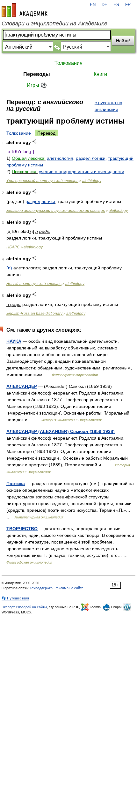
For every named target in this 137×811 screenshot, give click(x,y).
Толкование (18, 133)
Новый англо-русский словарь (33, 283)
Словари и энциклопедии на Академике (54, 23)
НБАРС (13, 247)
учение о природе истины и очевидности (81, 171)
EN (93, 5)
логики (48, 201)
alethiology (91, 181)
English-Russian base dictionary (34, 313)
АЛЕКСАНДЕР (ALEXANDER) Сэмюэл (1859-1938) (60, 431)
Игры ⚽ (37, 85)
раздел (32, 201)
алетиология (60, 158)
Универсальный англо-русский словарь (42, 181)
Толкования (68, 63)
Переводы (36, 74)
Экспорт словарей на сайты (24, 607)
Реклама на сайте (68, 588)
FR (128, 5)
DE (104, 5)
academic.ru (24, 10)
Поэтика (15, 483)
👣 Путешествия (15, 598)
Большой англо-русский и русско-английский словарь (55, 210)
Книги (100, 74)
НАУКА (13, 341)
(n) (9, 267)
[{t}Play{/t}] (34, 141)
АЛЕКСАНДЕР (21, 386)
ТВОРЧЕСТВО (22, 528)
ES (116, 5)
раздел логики (90, 158)
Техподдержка (41, 588)
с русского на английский (108, 106)
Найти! (123, 40)
